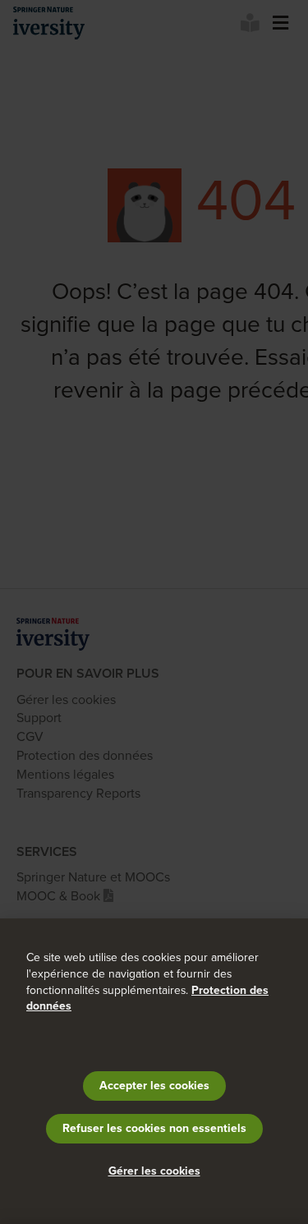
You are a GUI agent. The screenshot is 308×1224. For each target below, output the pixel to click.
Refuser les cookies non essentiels (154, 1128)
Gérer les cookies (154, 1171)
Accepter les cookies (154, 1086)
